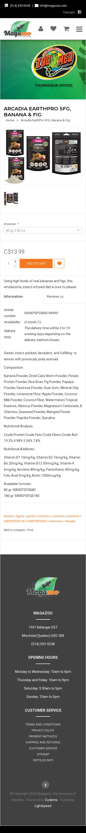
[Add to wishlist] (59, 263)
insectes (43, 516)
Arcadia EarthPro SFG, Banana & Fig (45, 120)
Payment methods (43, 736)
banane (9, 516)
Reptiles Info (43, 760)
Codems (51, 800)
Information (13, 296)
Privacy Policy (43, 730)
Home (10, 120)
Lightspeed (43, 806)
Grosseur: (11, 224)
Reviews (55, 296)
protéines (73, 516)
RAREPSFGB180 (14, 521)
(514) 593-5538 (20, 5)
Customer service (43, 748)
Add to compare (15, 530)
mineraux (58, 516)
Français (69, 12)
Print (30, 530)
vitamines (56, 521)
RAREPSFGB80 (37, 521)
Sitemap (43, 754)
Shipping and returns (43, 742)
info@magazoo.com (53, 5)
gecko (31, 516)
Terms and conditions (43, 724)
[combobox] (43, 230)
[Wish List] (53, 27)
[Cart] (66, 27)
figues (20, 516)
